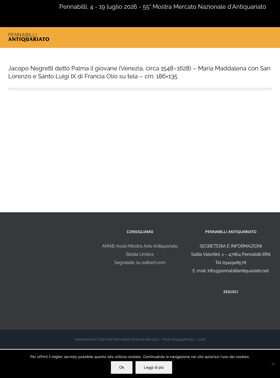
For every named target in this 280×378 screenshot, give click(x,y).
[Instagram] (234, 306)
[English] (10, 6)
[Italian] (3, 6)
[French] (17, 6)
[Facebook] (227, 306)
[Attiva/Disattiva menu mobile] (269, 36)
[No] (273, 364)
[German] (24, 6)
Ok (121, 367)
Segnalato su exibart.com (140, 262)
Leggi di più (154, 367)
